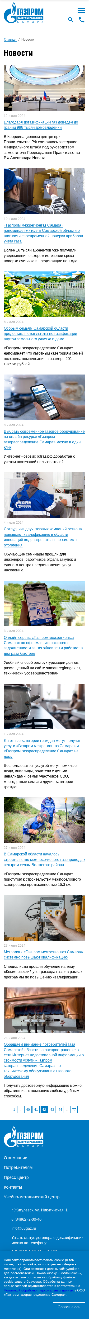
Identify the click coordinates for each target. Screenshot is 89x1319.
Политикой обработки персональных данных (39, 1290)
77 (74, 1109)
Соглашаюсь (69, 1307)
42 (44, 1109)
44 (60, 1109)
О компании (15, 1157)
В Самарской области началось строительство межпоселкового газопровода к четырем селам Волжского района (44, 859)
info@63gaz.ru (23, 1228)
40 (28, 1109)
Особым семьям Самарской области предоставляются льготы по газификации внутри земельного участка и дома (40, 333)
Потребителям (18, 1167)
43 (52, 1109)
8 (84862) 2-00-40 (26, 1219)
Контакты (13, 1187)
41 (36, 1109)
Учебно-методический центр (32, 1197)
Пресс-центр (16, 1177)
